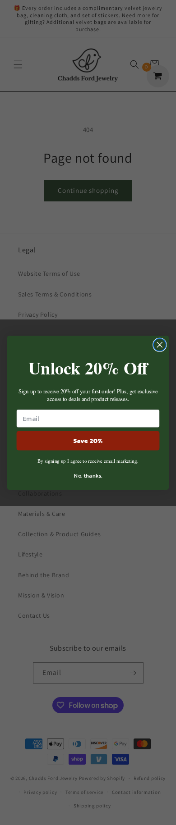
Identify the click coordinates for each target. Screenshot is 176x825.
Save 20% (88, 440)
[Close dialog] (159, 344)
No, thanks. (88, 475)
